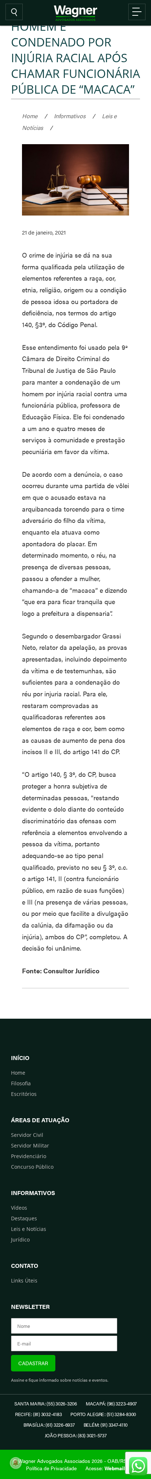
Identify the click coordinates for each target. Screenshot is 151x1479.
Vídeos (19, 1207)
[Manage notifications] (16, 1463)
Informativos (69, 116)
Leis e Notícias (28, 1228)
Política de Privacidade (51, 1468)
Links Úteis (24, 1280)
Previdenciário (28, 1156)
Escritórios (24, 1093)
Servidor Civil (27, 1134)
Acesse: (105, 1468)
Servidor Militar (30, 1145)
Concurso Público (32, 1166)
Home (29, 116)
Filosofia (21, 1083)
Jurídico (20, 1239)
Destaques (24, 1218)
